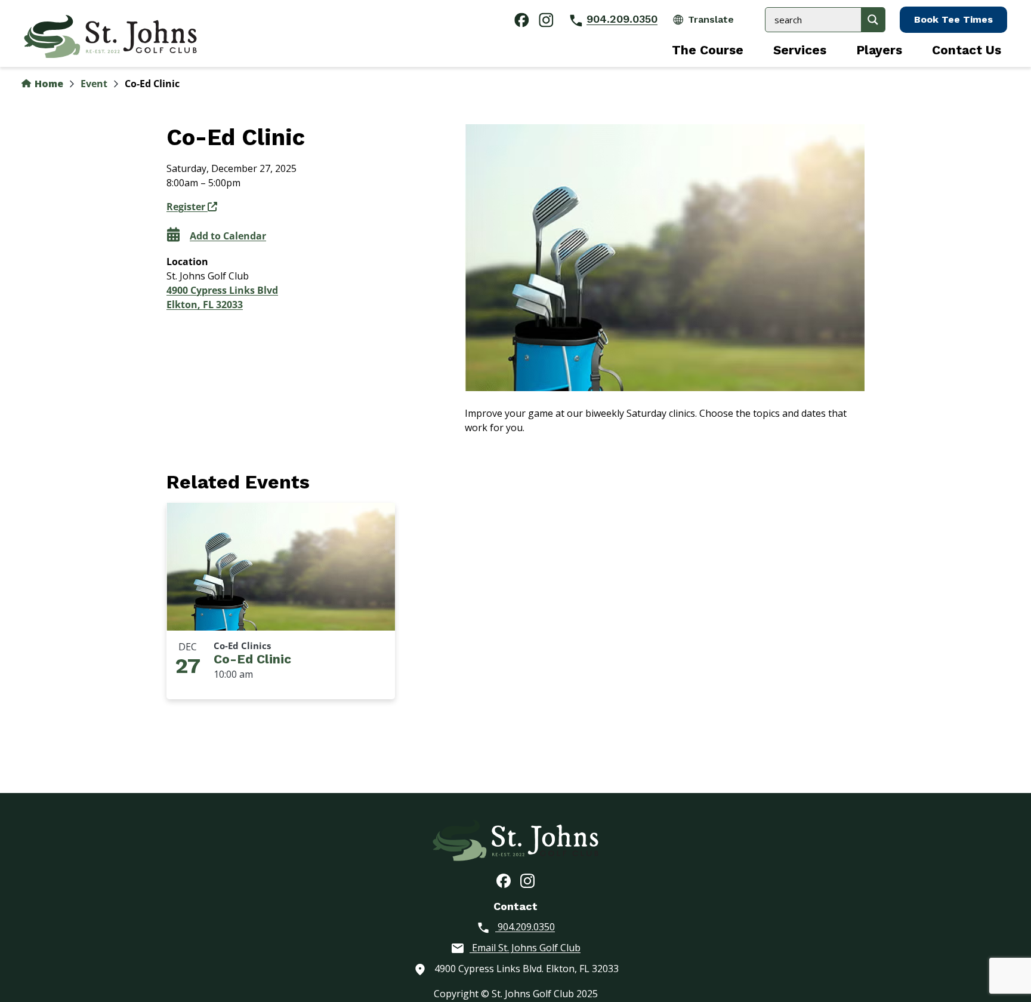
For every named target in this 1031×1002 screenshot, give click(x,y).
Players (879, 50)
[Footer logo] (515, 839)
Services (799, 50)
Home (47, 83)
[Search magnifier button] (873, 20)
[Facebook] (503, 880)
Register (187, 206)
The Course (707, 50)
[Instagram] (527, 880)
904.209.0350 (622, 19)
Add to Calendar (228, 235)
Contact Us (966, 50)
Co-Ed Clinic (252, 658)
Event (94, 83)
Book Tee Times (953, 19)
